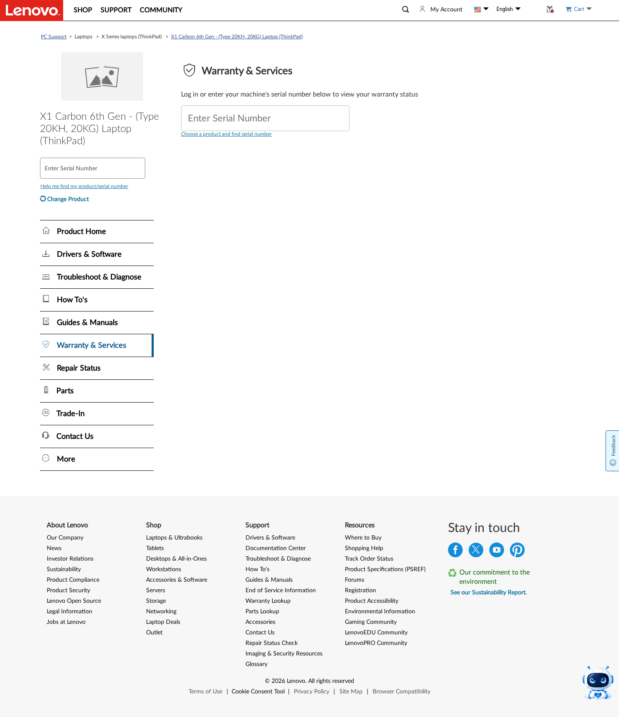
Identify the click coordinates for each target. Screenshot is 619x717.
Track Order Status (369, 559)
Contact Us (260, 633)
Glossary (256, 664)
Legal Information (69, 612)
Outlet (154, 633)
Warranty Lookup (268, 601)
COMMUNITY (161, 10)
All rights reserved (331, 681)
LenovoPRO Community (376, 643)
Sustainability (64, 569)
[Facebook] (455, 552)
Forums (354, 580)
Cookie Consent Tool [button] (258, 692)
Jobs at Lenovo (66, 622)
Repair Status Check (271, 643)
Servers (155, 590)
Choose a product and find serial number (226, 134)
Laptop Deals (163, 622)
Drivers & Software (270, 538)
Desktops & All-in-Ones (176, 559)
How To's (257, 569)
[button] (405, 9)
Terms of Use (205, 692)
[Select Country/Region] (481, 9)
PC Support (54, 36)
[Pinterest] (517, 552)
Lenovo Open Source (74, 601)
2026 (278, 681)
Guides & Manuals (269, 580)
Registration (360, 590)
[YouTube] (496, 552)
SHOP (83, 10)
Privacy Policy (311, 692)
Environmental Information (380, 612)
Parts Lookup (262, 612)
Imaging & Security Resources (284, 654)
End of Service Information (280, 590)
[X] (476, 552)
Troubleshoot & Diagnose (278, 559)
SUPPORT (116, 10)
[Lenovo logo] (31, 10)
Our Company (65, 538)
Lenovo (296, 681)
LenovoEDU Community (376, 633)
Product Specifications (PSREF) (385, 569)
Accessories (260, 622)
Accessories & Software (176, 580)
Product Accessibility (371, 601)
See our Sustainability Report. (489, 593)
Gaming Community (371, 622)
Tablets (155, 548)
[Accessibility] (531, 9)
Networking (161, 612)
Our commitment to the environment (494, 577)
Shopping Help (364, 548)
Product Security (68, 590)
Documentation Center (275, 548)
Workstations (163, 569)
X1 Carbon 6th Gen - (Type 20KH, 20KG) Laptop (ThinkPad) (237, 36)
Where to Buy (363, 538)
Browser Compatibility (401, 692)
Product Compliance (73, 580)
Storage (156, 601)
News (54, 548)
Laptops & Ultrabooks (174, 538)
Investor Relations (70, 559)
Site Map (351, 692)
